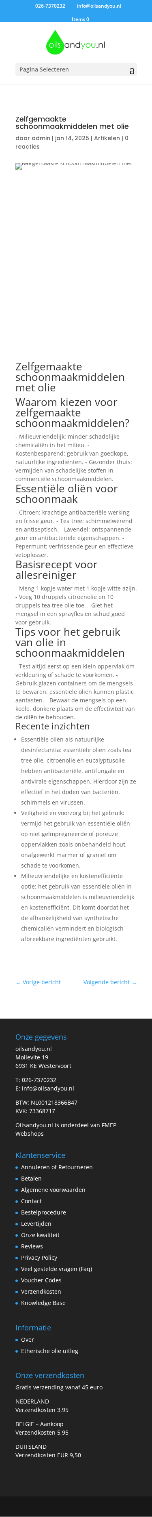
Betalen (31, 1178)
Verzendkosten (41, 1291)
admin (41, 138)
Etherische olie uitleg (49, 1351)
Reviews (32, 1246)
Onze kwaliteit (40, 1235)
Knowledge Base (43, 1303)
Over (27, 1339)
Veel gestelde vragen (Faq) (56, 1269)
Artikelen (107, 138)
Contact (31, 1201)
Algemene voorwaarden (53, 1189)
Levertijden (36, 1223)
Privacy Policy (39, 1257)
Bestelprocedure (43, 1212)
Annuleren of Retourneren (57, 1167)
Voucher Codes (41, 1280)
